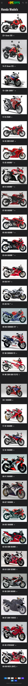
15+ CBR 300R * (8, 91)
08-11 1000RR (8, 476)
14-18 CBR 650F (8, 141)
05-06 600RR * (8, 232)
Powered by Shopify (18, 683)
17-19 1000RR (7, 426)
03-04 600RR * (8, 255)
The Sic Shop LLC (12, 683)
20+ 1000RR (7, 400)
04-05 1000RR (8, 525)
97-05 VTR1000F (8, 645)
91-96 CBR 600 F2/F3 (10, 374)
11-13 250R (6, 117)
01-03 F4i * (7, 304)
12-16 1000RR (7, 450)
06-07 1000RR (8, 502)
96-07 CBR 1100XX (9, 618)
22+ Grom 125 (7, 35)
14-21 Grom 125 (8, 66)
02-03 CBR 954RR (9, 547)
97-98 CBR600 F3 (9, 353)
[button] (1, 2)
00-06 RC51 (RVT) (9, 666)
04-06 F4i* (6, 282)
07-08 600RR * (8, 210)
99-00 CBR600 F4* (9, 327)
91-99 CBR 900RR (9, 591)
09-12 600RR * (8, 187)
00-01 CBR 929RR (9, 569)
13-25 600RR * (8, 163)
